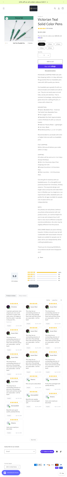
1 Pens (42, 44)
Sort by (48, 300)
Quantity (40, 52)
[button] (4, 8)
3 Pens (58, 44)
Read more (9, 322)
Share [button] (41, 257)
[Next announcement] (64, 2)
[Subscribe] (34, 451)
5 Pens (50, 48)
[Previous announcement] (3, 2)
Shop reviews (22, 295)
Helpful (9, 325)
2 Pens (50, 44)
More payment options (50, 70)
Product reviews (11, 295)
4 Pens (42, 48)
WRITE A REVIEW (33, 286)
